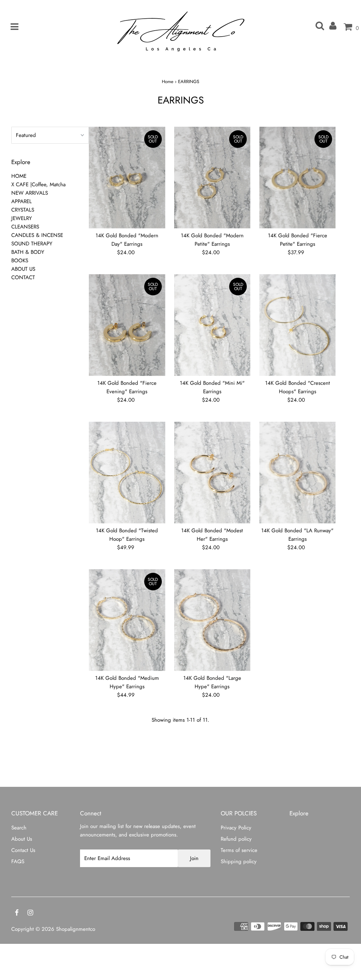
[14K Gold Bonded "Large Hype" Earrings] (212, 620)
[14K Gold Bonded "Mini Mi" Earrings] (212, 325)
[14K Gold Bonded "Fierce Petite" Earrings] (297, 177)
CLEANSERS (25, 227)
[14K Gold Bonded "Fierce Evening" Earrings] (127, 325)
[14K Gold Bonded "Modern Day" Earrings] (127, 177)
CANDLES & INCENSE (37, 235)
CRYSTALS (22, 210)
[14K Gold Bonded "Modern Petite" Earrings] (212, 177)
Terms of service (239, 850)
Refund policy (236, 839)
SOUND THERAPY (31, 243)
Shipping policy (239, 861)
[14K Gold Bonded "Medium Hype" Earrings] (127, 620)
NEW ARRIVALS (29, 193)
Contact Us (23, 850)
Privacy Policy (236, 828)
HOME (18, 176)
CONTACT (23, 277)
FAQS (17, 861)
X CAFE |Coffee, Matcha (38, 184)
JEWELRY (21, 218)
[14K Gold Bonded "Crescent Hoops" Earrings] (297, 325)
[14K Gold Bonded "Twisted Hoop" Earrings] (127, 472)
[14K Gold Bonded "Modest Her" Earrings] (212, 472)
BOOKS (19, 260)
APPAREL (21, 201)
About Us (21, 839)
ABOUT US (23, 269)
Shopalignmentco (75, 929)
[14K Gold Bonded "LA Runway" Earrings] (297, 472)
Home (167, 81)
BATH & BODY (27, 252)
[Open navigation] (12, 27)
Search (18, 828)
